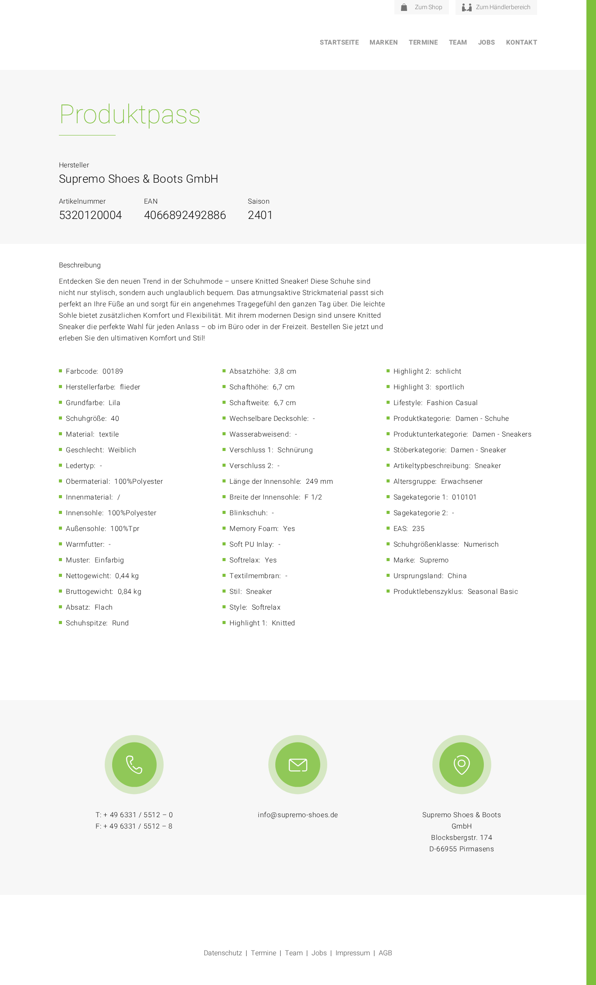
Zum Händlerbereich (503, 7)
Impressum (353, 953)
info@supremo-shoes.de (298, 815)
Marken (384, 42)
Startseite (339, 42)
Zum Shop (428, 7)
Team (458, 42)
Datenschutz (223, 953)
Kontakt (522, 42)
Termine (423, 42)
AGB (385, 953)
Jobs (486, 42)
